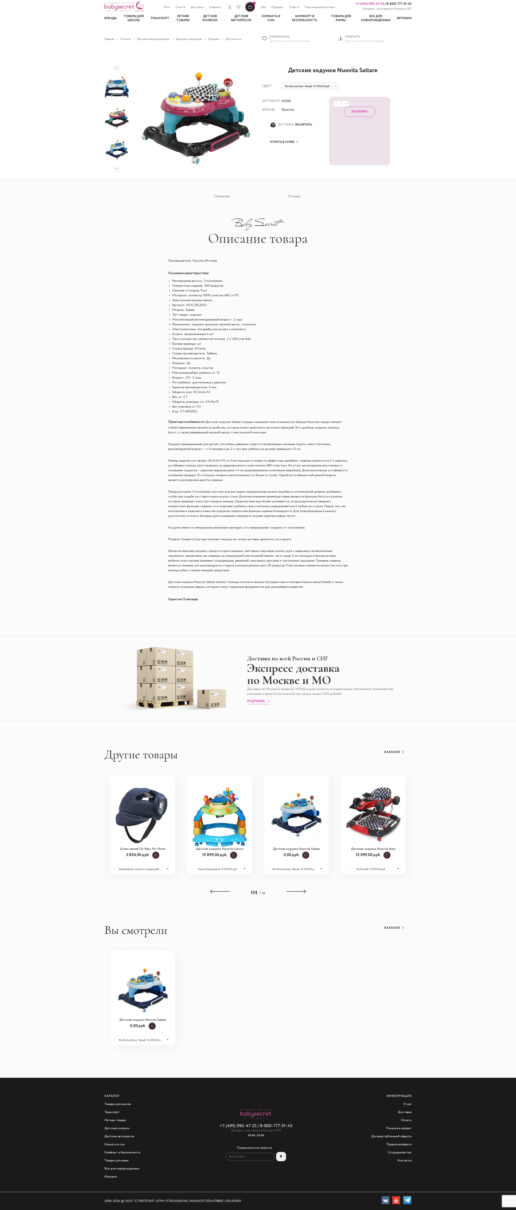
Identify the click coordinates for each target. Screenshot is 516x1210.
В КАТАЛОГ (392, 752)
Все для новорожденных (153, 39)
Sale (263, 7)
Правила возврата (399, 1144)
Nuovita (287, 109)
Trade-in (294, 7)
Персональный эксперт (320, 7)
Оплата (180, 7)
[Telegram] (407, 1201)
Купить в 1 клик (282, 142)
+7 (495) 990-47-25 (369, 4)
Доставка (197, 7)
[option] (116, 118)
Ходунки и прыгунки (189, 39)
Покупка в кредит (399, 1128)
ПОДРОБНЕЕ (256, 701)
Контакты (404, 1160)
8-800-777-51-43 (399, 4)
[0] (250, 11)
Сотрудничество (400, 1152)
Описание (222, 196)
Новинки (215, 7)
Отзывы (294, 196)
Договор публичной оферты (391, 1136)
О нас (408, 1104)
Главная (109, 39)
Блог (167, 7)
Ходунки (214, 39)
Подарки (277, 7)
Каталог (125, 39)
